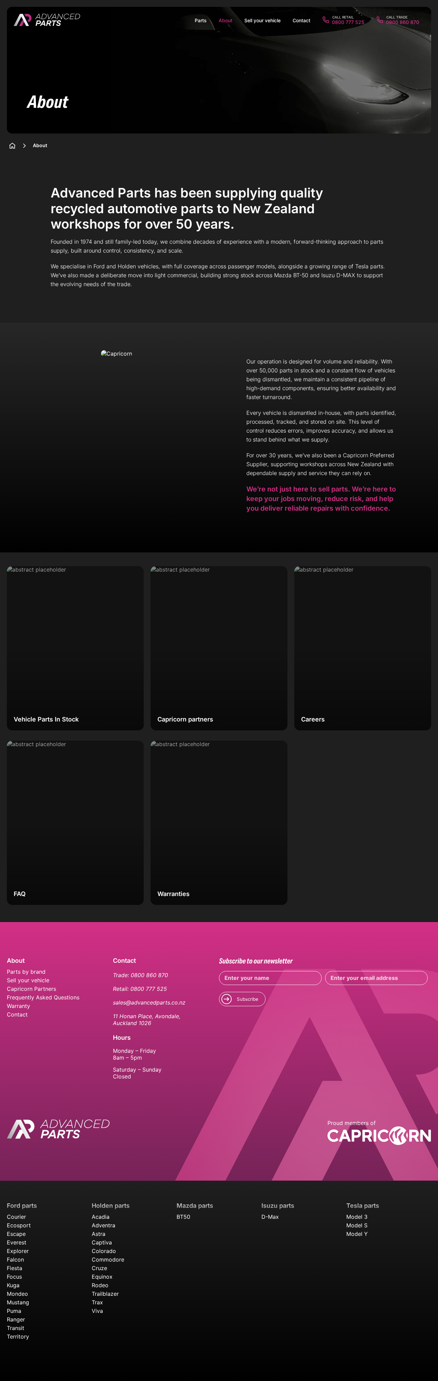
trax (97, 1302)
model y (357, 1233)
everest (16, 1242)
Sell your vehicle (28, 980)
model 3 (357, 1216)
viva (97, 1310)
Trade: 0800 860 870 (140, 975)
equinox (102, 1276)
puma (14, 1310)
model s (357, 1225)
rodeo (100, 1285)
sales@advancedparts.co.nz (149, 1002)
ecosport (19, 1225)
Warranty (18, 1005)
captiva (102, 1242)
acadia (101, 1216)
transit (15, 1328)
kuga (13, 1285)
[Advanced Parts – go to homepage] (58, 1133)
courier (16, 1216)
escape (16, 1233)
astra (98, 1233)
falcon (15, 1259)
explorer (18, 1251)
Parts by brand (26, 971)
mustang (18, 1302)
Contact (17, 1014)
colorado (104, 1251)
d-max (270, 1216)
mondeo (17, 1293)
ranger (16, 1319)
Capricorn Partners (31, 988)
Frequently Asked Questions (43, 997)
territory (18, 1336)
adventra (103, 1225)
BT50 (183, 1216)
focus (14, 1276)
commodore (108, 1259)
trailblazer (105, 1293)
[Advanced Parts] (47, 20)
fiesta (14, 1268)
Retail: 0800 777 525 (140, 988)
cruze (99, 1268)
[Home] (12, 145)
